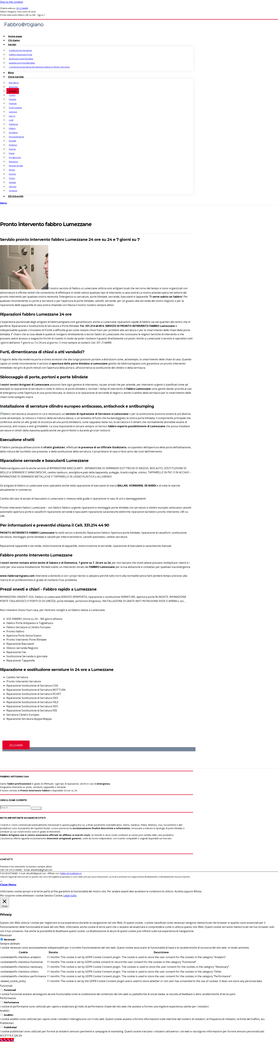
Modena (13, 132)
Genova (13, 111)
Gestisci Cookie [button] (53, 895)
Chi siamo (14, 40)
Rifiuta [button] (197, 891)
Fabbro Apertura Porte (20, 54)
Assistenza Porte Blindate (22, 63)
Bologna (13, 87)
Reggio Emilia (16, 165)
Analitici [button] (4, 1010)
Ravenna (13, 161)
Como (12, 95)
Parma (12, 149)
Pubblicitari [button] (7, 1023)
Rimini (12, 169)
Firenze (13, 103)
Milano (12, 128)
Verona (12, 186)
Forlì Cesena (15, 107)
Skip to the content (11, 2)
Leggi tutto (70, 895)
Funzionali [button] (6, 985)
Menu (3, 203)
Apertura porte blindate (21, 58)
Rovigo (12, 174)
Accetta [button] (179, 891)
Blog (11, 72)
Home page (15, 36)
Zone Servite (16, 76)
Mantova (13, 124)
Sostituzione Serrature (20, 50)
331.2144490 (22, 8)
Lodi (11, 120)
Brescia (13, 91)
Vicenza (13, 190)
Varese (12, 182)
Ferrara (12, 99)
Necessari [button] (6, 935)
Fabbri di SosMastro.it (70, 873)
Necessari (9, 939)
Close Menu (8, 884)
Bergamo (14, 82)
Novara (12, 140)
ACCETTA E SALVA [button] (11, 1035)
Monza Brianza (16, 136)
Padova (13, 145)
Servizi (12, 44)
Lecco (12, 116)
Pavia (11, 153)
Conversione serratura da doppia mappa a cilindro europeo (39, 67)
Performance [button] (8, 998)
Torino (12, 178)
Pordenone (15, 157)
